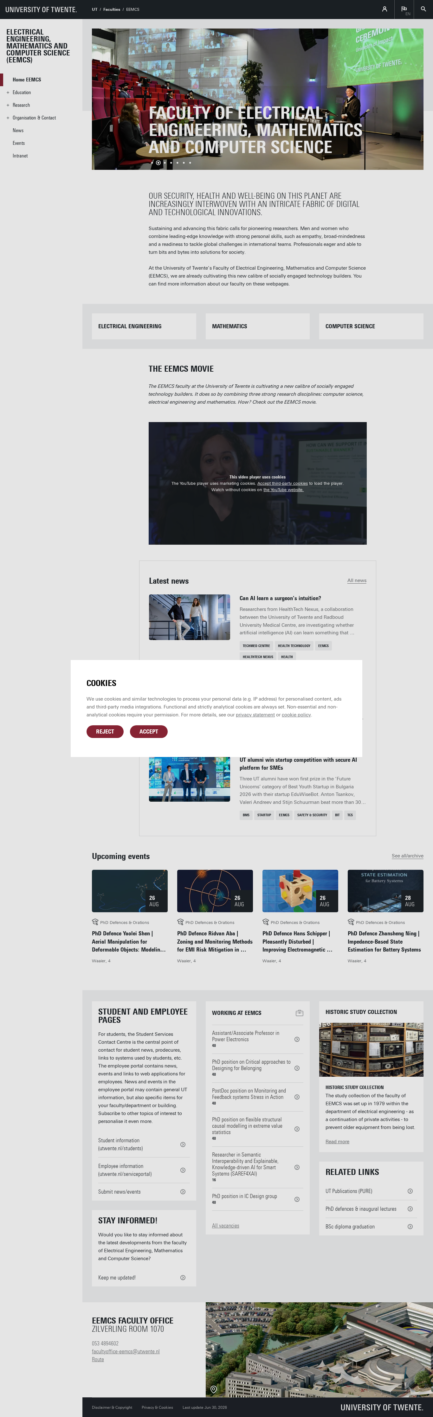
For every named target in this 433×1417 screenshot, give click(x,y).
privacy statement (255, 715)
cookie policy (296, 715)
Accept (148, 731)
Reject (105, 731)
